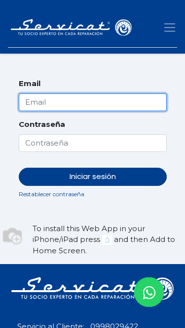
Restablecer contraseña (51, 194)
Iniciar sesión (93, 176)
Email (29, 83)
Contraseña (42, 124)
